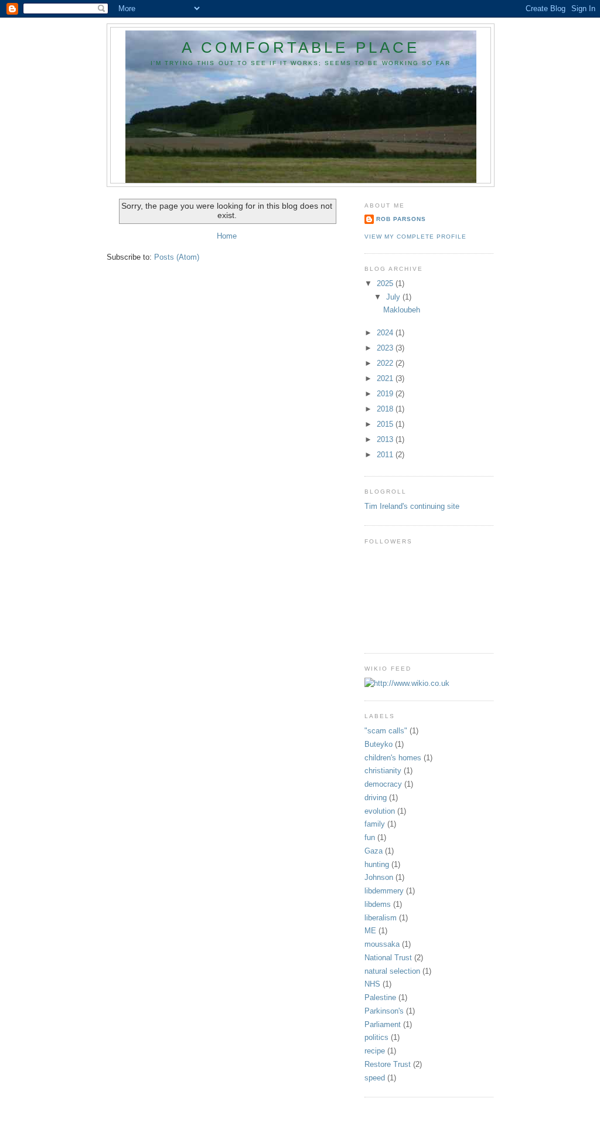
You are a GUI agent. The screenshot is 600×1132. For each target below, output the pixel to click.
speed (374, 1077)
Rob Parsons (401, 219)
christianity (382, 770)
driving (375, 797)
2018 (386, 408)
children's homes (392, 757)
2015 (386, 424)
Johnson (378, 877)
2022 (386, 363)
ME (370, 930)
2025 (386, 283)
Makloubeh (401, 309)
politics (376, 1037)
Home (227, 236)
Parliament (382, 1024)
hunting (376, 864)
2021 (386, 378)
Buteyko (378, 744)
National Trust (388, 957)
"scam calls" (385, 730)
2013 (386, 439)
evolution (379, 811)
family (374, 824)
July (394, 297)
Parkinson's (384, 1011)
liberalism (380, 917)
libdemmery (384, 890)
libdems (377, 904)
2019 (386, 393)
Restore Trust (387, 1064)
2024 (386, 332)
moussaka (382, 944)
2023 (386, 348)
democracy (383, 784)
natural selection (392, 971)
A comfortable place (301, 47)
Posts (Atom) (176, 257)
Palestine (380, 997)
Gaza (373, 851)
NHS (372, 984)
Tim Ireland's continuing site (411, 506)
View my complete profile (415, 236)
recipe (374, 1050)
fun (369, 837)
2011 (386, 454)
